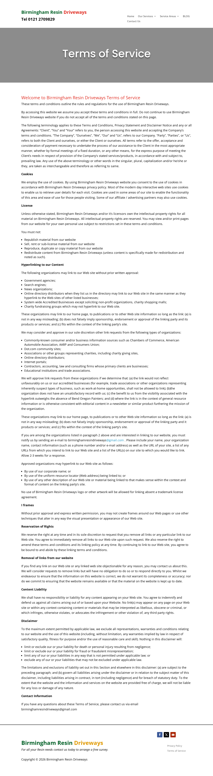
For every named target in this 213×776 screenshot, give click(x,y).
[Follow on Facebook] (159, 734)
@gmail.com (115, 440)
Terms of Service (176, 751)
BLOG (186, 16)
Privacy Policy (174, 746)
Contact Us (133, 21)
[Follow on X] (166, 734)
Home (130, 16)
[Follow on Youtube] (173, 734)
